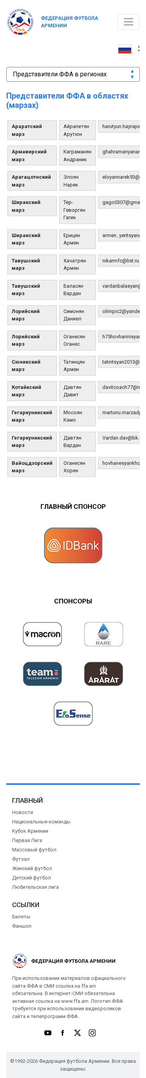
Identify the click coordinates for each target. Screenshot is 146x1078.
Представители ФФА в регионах (60, 74)
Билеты (21, 917)
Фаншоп (22, 926)
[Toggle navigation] (128, 22)
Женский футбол (32, 868)
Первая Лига (27, 840)
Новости (22, 812)
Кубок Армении (30, 831)
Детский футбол (31, 878)
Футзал (21, 859)
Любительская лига (35, 887)
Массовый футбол (34, 850)
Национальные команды (41, 822)
